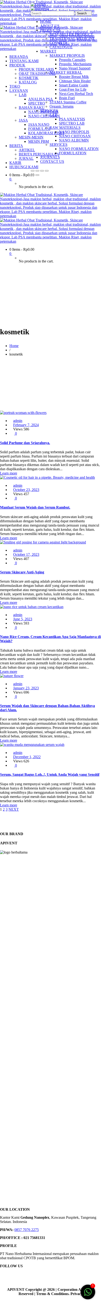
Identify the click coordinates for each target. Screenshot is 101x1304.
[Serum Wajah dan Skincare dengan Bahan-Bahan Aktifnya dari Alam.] (11, 676)
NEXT (13, 809)
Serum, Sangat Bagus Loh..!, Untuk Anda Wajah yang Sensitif (49, 775)
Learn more (8, 473)
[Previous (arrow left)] (33, 175)
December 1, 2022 (27, 757)
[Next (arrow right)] (37, 175)
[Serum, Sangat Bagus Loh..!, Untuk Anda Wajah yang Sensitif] (32, 745)
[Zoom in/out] (33, 171)
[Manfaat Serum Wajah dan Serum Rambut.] (47, 477)
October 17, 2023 (26, 554)
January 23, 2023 (26, 688)
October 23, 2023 (26, 490)
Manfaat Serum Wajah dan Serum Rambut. (35, 507)
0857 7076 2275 (26, 1230)
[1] (88, 1294)
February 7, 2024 (26, 425)
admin (17, 421)
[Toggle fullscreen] (37, 171)
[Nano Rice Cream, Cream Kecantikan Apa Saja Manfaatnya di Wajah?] (31, 607)
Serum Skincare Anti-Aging (22, 572)
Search (82, 13)
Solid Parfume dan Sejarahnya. (25, 443)
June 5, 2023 (22, 619)
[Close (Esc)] (47, 171)
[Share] (42, 171)
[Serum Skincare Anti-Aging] (43, 542)
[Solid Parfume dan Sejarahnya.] (23, 413)
